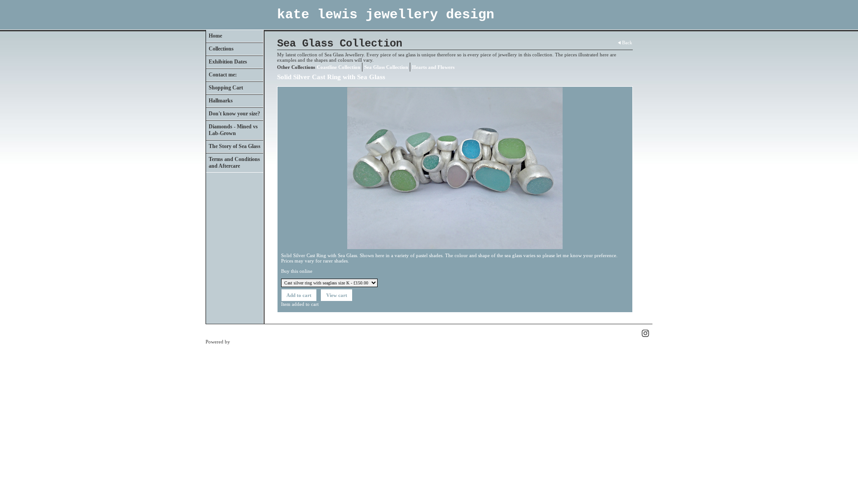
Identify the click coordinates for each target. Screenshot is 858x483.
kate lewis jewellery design (385, 14)
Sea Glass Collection (386, 67)
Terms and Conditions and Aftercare (234, 162)
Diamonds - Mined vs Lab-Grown (233, 129)
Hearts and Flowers (433, 67)
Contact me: (223, 75)
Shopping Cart (226, 88)
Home (215, 36)
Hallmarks (221, 100)
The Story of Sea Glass (235, 146)
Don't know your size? (234, 113)
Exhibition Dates (228, 62)
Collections (221, 49)
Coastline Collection (338, 67)
